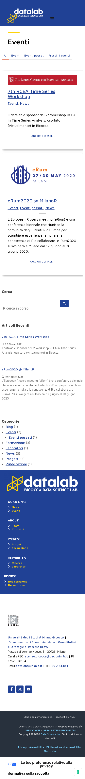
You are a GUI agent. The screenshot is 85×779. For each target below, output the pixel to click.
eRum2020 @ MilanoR (32, 200)
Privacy (22, 747)
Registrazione (17, 581)
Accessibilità (37, 747)
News (24, 103)
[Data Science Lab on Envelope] (28, 689)
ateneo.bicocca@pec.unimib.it (46, 656)
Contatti (18, 529)
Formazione (15, 443)
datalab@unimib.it (29, 666)
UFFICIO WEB (33, 730)
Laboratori (14, 448)
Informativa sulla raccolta (27, 773)
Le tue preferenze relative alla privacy (46, 764)
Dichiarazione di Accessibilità (63, 747)
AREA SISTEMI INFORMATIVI (59, 730)
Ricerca (17, 563)
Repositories (16, 585)
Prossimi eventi (59, 55)
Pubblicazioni (16, 464)
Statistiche (50, 751)
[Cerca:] (31, 308)
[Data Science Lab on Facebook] (11, 689)
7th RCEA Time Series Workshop (31, 93)
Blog (9, 427)
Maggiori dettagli (41, 136)
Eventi (15, 55)
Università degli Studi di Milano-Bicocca (36, 637)
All (5, 55)
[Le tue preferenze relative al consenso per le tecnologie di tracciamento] (78, 772)
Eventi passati (34, 55)
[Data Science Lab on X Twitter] (20, 689)
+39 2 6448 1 (59, 666)
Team (15, 525)
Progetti (12, 459)
